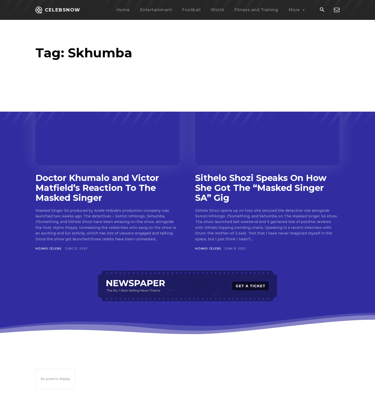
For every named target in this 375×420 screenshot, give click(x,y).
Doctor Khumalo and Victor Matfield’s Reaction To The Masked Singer (97, 188)
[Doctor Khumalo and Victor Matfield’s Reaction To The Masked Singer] (107, 125)
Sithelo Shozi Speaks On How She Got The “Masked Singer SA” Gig (261, 188)
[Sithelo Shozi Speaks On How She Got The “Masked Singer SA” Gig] (267, 125)
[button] (322, 10)
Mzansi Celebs (48, 248)
